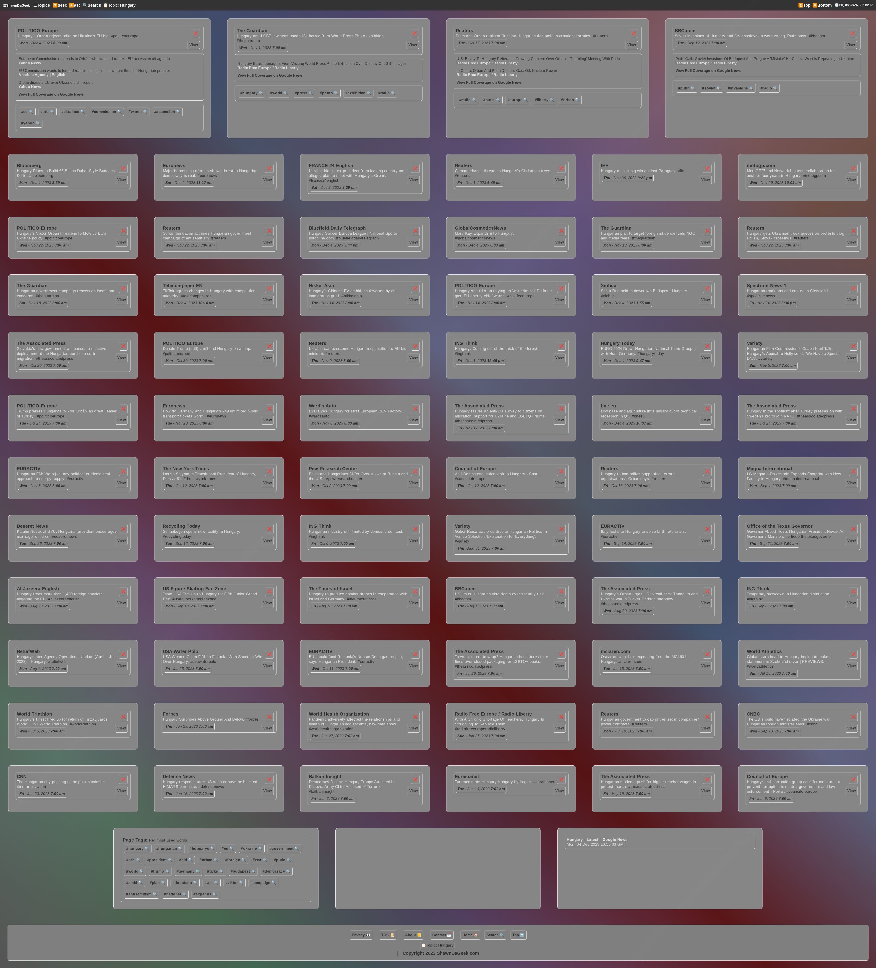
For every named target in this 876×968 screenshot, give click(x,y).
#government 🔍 (284, 848)
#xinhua (608, 296)
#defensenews (211, 786)
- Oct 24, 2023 (43, 423)
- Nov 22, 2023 (44, 245)
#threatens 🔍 (185, 883)
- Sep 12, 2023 (701, 43)
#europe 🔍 (517, 100)
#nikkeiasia (352, 296)
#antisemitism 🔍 (141, 894)
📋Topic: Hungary (119, 5)
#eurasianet (543, 782)
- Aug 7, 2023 (42, 669)
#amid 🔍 (134, 883)
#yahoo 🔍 (31, 123)
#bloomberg (42, 175)
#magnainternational (801, 479)
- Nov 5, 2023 (772, 365)
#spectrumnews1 (762, 296)
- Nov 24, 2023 (772, 303)
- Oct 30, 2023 (43, 365)
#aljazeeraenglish (64, 599)
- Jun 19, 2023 (627, 731)
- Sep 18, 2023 (190, 606)
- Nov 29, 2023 (775, 183)
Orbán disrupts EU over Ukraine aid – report (55, 82)
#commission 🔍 (107, 112)
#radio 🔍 (387, 93)
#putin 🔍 (492, 100)
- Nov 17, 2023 (480, 428)
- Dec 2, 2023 (189, 183)
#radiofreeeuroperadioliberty (480, 729)
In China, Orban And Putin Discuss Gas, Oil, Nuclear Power (506, 71)
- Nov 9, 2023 (334, 361)
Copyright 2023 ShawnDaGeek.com (441, 953)
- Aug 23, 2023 (44, 606)
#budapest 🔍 (243, 871)
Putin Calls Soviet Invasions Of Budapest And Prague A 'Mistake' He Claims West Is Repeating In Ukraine (764, 59)
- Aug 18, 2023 (334, 606)
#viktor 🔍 (234, 883)
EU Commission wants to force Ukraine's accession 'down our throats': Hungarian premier (94, 71)
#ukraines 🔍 (73, 112)
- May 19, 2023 (626, 794)
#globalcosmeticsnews (475, 238)
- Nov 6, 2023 (334, 423)
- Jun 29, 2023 (189, 726)
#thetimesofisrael (362, 599)
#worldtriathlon (83, 724)
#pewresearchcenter (344, 479)
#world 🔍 (279, 93)
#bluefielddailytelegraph (357, 238)
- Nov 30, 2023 (627, 178)
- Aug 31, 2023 (481, 548)
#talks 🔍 (215, 871)
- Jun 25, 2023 (481, 736)
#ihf (681, 171)
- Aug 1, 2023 (480, 606)
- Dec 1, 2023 (479, 183)
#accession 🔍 (167, 112)
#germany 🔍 (189, 871)
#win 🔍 (211, 883)
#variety (765, 358)
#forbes (252, 719)
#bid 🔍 (186, 860)
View (193, 45)
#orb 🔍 (47, 112)
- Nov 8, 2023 (43, 486)
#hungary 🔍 (251, 93)
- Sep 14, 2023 (627, 544)
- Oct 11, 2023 (335, 669)
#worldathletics (760, 666)
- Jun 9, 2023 (771, 798)
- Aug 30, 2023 (628, 611)
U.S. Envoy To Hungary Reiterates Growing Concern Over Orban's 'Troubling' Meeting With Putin (538, 59)
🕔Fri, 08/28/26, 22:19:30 (853, 5)
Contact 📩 (441, 935)
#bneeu (638, 416)
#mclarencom (630, 661)
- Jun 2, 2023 (333, 798)
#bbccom (817, 36)
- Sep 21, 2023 (773, 544)
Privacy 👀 (361, 935)
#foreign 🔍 (235, 860)
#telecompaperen (196, 296)
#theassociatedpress (54, 358)
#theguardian (248, 41)
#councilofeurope (470, 479)
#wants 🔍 (138, 112)
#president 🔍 (159, 860)
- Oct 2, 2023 (334, 486)
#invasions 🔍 (740, 88)
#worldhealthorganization (331, 729)
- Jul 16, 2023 (772, 673)
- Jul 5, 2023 (42, 731)
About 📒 (413, 935)
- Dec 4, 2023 (43, 43)
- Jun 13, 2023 (481, 789)
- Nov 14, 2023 (335, 303)
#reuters (600, 36)
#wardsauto (319, 416)
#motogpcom (814, 175)
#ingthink (463, 354)
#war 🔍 (260, 860)
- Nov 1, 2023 (263, 48)
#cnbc (812, 724)
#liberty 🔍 (544, 100)
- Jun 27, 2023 (335, 736)
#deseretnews (64, 536)
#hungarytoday (651, 354)
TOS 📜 (387, 935)
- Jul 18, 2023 (626, 669)
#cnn (41, 786)
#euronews (207, 175)
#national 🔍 (175, 894)
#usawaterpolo (203, 661)
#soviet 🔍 (711, 88)
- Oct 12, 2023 (189, 486)
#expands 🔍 (205, 894)
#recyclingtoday (177, 536)
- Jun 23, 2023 (42, 794)
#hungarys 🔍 (202, 848)
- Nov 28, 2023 (189, 423)
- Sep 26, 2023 (43, 544)
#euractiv (75, 479)
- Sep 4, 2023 (772, 486)
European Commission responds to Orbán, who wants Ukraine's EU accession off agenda (94, 59)
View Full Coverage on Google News (51, 94)
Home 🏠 (470, 935)
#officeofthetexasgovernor (808, 536)
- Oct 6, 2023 (332, 544)
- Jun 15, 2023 (189, 794)
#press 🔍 (304, 93)
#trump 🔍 (160, 871)
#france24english (324, 180)
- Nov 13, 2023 (628, 245)
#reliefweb (57, 661)
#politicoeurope (124, 36)
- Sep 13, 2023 (774, 731)
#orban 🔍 (570, 100)
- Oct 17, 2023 (482, 43)
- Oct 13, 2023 (626, 486)
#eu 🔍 (27, 112)
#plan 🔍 (158, 883)
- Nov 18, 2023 (43, 303)
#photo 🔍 (329, 93)
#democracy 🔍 (277, 871)
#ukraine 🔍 (252, 848)
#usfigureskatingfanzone (194, 599)
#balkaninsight (322, 791)
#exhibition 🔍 (358, 93)
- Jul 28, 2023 (187, 669)
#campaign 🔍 (263, 883)
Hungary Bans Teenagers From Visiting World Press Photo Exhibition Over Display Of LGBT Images (322, 64)
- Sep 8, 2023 (771, 606)
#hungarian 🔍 (169, 848)
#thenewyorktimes (200, 479)
